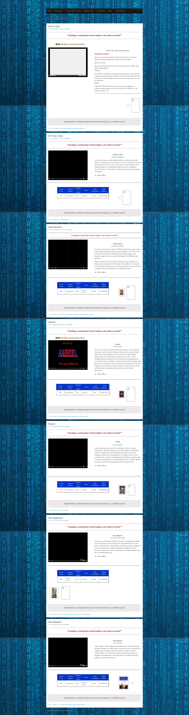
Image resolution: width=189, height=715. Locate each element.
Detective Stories (66, 128)
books (55, 219)
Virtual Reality (86, 614)
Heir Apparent (55, 517)
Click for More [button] (101, 175)
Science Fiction (65, 614)
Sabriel (51, 322)
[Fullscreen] (86, 75)
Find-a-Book (58, 11)
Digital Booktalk (60, 4)
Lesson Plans (101, 11)
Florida (63, 704)
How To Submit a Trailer (73, 11)
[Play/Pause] (49, 75)
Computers (76, 314)
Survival (72, 614)
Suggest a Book (89, 11)
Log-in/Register (120, 11)
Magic (73, 416)
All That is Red (55, 135)
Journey (69, 416)
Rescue (78, 416)
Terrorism (82, 314)
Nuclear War (68, 704)
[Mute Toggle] (84, 75)
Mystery (74, 128)
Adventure (63, 314)
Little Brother (55, 227)
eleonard (56, 128)
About (110, 11)
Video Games (80, 128)
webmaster (67, 29)
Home (50, 11)
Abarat (51, 423)
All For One (54, 26)
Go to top (138, 475)
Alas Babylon (55, 621)
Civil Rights (70, 314)
